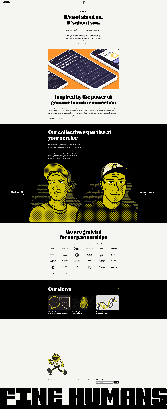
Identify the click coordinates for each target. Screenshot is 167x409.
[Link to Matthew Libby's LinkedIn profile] (23, 195)
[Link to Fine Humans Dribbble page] (89, 382)
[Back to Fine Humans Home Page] (84, 2)
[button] (162, 2)
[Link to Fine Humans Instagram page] (90, 382)
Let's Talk (6, 2)
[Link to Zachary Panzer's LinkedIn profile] (145, 195)
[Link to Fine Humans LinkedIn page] (88, 382)
